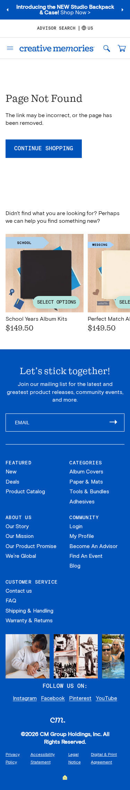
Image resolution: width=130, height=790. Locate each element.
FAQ (11, 600)
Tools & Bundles (89, 491)
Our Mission (20, 536)
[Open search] (106, 48)
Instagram (25, 698)
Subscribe (116, 422)
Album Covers (86, 471)
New (11, 471)
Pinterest (80, 698)
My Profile (81, 536)
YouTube (106, 698)
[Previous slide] (7, 9)
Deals (12, 482)
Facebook (53, 698)
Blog (74, 566)
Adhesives (82, 501)
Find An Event (86, 556)
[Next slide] (122, 9)
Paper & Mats (86, 482)
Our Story (17, 526)
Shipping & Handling (29, 611)
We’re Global (21, 556)
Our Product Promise (31, 546)
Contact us (19, 591)
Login (76, 526)
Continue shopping (43, 148)
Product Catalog (25, 491)
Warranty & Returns (29, 620)
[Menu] (7, 48)
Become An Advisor (93, 546)
